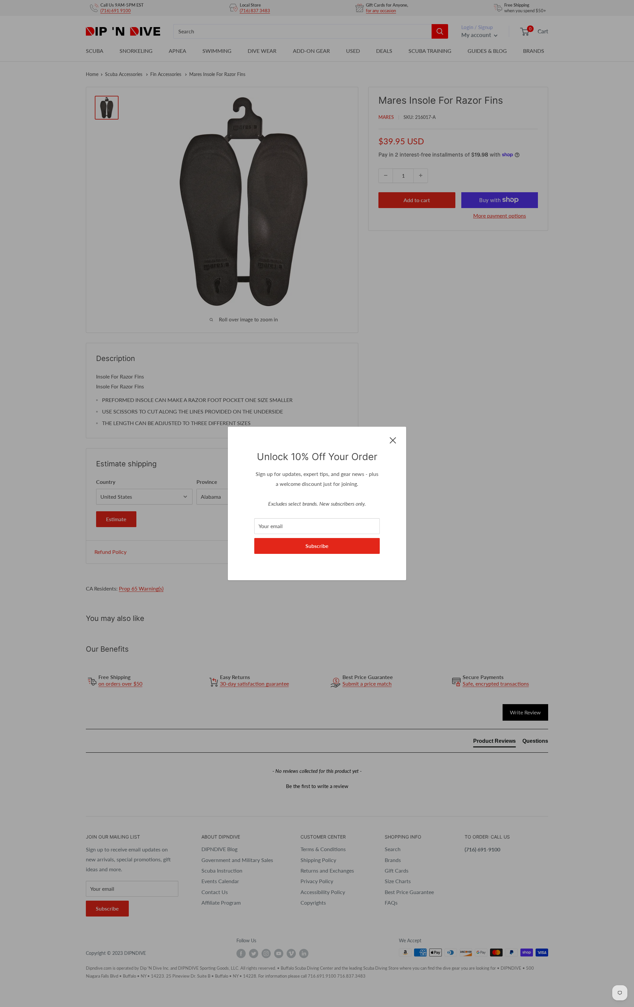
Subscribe (317, 546)
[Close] (393, 440)
